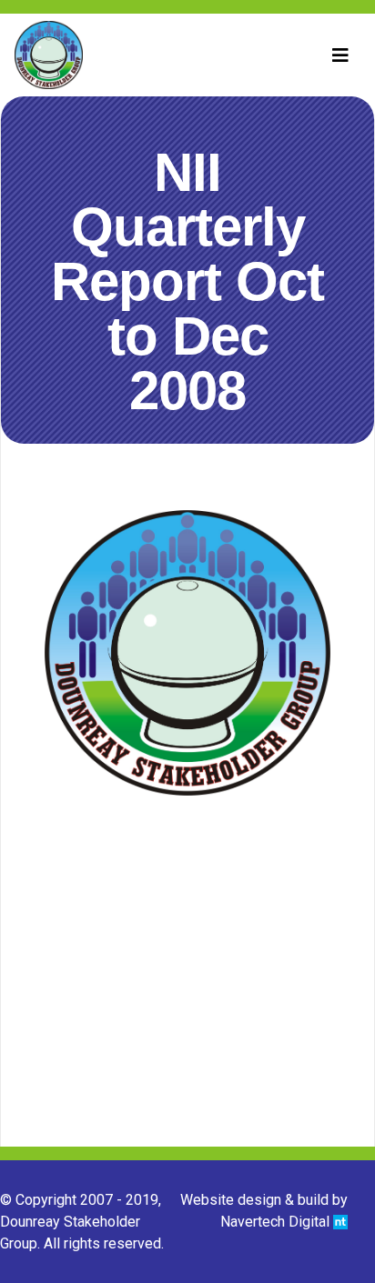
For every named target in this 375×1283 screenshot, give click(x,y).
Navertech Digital (276, 1221)
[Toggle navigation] (340, 55)
